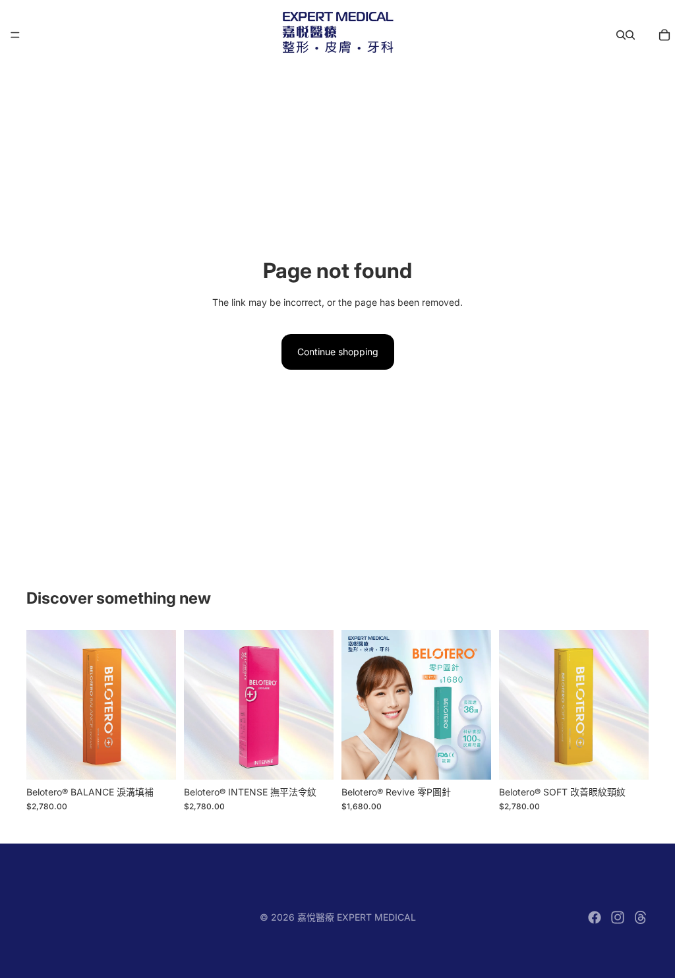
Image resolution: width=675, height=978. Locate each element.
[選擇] (155, 759)
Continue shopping (337, 351)
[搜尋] (620, 34)
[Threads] (641, 917)
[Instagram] (618, 917)
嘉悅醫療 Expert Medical (356, 917)
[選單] (15, 35)
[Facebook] (594, 917)
